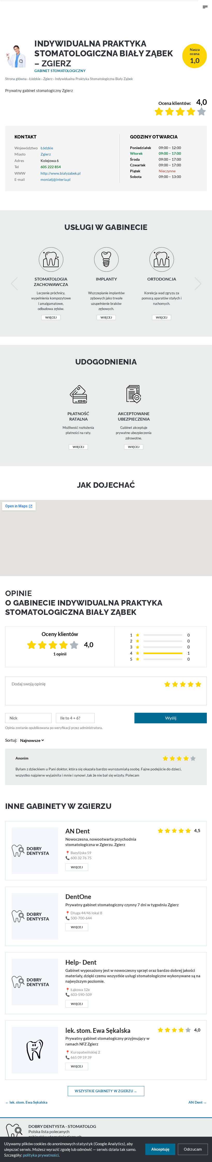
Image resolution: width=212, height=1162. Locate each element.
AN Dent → (197, 1102)
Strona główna (16, 79)
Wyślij (170, 717)
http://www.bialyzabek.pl (61, 173)
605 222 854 (51, 167)
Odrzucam (193, 1149)
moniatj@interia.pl (56, 179)
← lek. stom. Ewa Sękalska (26, 1102)
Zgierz (47, 79)
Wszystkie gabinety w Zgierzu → (106, 1091)
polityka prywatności (41, 1155)
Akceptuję (160, 1149)
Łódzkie (35, 79)
